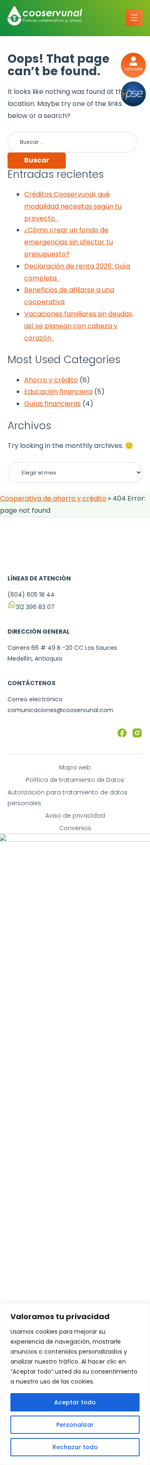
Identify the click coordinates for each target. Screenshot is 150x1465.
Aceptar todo (75, 1402)
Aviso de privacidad (75, 815)
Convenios (75, 828)
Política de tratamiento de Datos (75, 780)
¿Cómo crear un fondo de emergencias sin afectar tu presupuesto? (68, 242)
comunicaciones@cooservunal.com (60, 710)
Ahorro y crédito (51, 380)
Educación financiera (58, 391)
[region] (75, 1384)
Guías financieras (52, 403)
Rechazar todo (75, 1447)
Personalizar (75, 1425)
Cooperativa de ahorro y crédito (53, 498)
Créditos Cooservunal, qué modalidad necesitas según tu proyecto (73, 206)
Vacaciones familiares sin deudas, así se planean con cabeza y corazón (78, 326)
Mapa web (75, 767)
